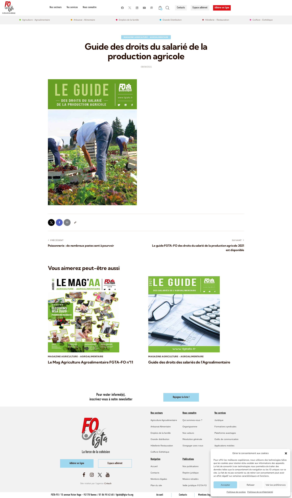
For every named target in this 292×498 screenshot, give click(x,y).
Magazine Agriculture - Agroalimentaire (146, 37)
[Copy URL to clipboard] (75, 222)
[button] (285, 453)
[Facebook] (122, 8)
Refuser (250, 484)
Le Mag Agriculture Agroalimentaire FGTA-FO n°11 (90, 362)
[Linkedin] (137, 8)
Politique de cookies (236, 492)
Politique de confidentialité (260, 492)
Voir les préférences (276, 484)
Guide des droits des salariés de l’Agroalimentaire (189, 362)
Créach (107, 483)
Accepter (225, 484)
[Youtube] (144, 8)
